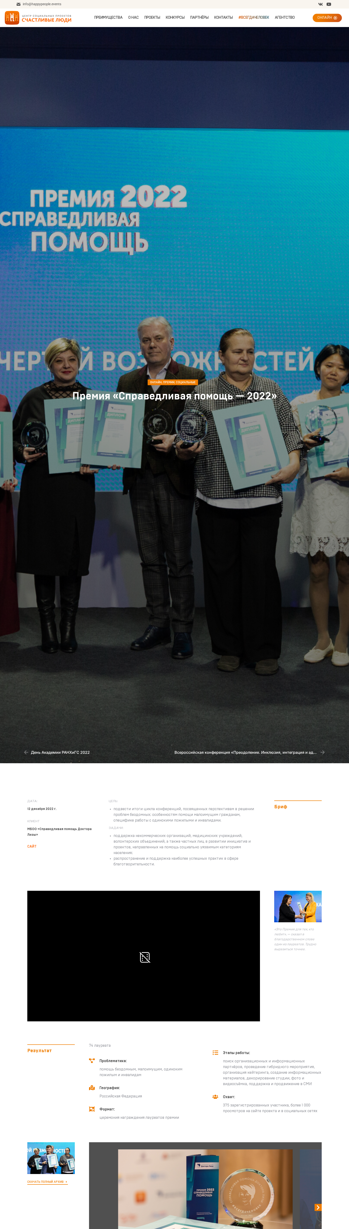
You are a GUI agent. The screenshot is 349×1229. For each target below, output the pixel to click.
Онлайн (156, 382)
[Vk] (320, 4)
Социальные (186, 382)
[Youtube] (328, 4)
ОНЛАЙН (324, 17)
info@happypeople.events (42, 4)
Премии (168, 382)
